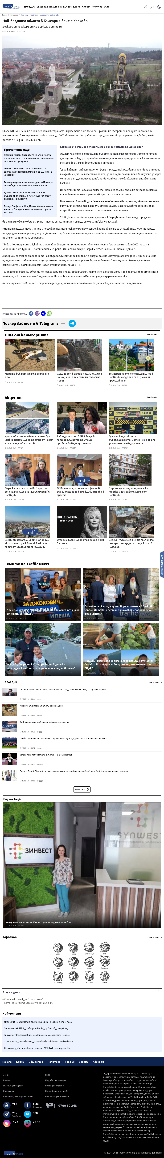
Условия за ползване (13, 1085)
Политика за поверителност (18, 1096)
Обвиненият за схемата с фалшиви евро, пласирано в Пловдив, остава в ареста (80, 492)
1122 (41, 764)
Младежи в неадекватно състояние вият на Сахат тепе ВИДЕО (38, 1022)
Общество (36, 1062)
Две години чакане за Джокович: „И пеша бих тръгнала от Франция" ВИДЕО (42, 612)
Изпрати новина (162, 564)
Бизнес (67, 6)
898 (73, 385)
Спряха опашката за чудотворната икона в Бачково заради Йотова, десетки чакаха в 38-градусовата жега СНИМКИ (118, 610)
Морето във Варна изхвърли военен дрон (27, 375)
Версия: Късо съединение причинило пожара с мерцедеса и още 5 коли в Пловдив (131, 543)
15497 (102, 673)
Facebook (31, 313)
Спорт (86, 6)
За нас (6, 1075)
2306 (22, 551)
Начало (7, 1062)
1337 (41, 781)
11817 (126, 500)
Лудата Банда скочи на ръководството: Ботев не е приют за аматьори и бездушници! (132, 440)
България (42, 6)
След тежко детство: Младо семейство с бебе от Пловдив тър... (39, 1041)
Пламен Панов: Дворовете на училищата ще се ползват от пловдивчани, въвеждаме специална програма (74, 771)
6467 (125, 448)
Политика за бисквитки (57, 1096)
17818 (22, 925)
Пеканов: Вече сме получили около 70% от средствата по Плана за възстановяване (63, 689)
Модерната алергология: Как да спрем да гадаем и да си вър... (39, 922)
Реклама (7, 1080)
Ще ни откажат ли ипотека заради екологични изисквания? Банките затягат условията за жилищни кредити (27, 543)
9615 (101, 618)
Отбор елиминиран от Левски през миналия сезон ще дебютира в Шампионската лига (63, 738)
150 (40, 732)
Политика (55, 6)
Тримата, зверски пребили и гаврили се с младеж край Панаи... (37, 1035)
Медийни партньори (55, 1080)
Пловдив (29, 6)
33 (40, 699)
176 (40, 748)
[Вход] (145, 7)
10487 (24, 673)
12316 (24, 618)
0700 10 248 (67, 1105)
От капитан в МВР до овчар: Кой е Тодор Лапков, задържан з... (37, 1028)
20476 (74, 448)
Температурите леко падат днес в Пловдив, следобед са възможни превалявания (131, 377)
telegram (43, 313)
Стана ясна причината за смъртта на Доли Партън (46, 754)
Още (106, 6)
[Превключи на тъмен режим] (159, 7)
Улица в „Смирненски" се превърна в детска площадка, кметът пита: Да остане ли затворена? (40, 666)
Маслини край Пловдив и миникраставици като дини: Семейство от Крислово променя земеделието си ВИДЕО (118, 664)
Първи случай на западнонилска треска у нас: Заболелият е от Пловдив (128, 492)
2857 (74, 500)
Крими (77, 6)
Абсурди (98, 1062)
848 (125, 385)
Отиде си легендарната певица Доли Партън (80, 541)
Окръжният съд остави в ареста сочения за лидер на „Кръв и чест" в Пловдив (27, 492)
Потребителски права (57, 1091)
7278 (22, 448)
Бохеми (83, 1062)
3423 (74, 548)
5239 (22, 500)
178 (21, 382)
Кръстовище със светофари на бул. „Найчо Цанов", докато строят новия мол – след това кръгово (29, 440)
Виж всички (152, 334)
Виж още (80, 789)
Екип (47, 1075)
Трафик (69, 1062)
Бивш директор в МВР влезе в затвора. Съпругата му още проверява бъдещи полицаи (76, 440)
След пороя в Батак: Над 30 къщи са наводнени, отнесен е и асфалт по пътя (79, 377)
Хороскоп (9, 937)
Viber (37, 313)
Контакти (8, 1091)
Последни (9, 682)
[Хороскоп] (82, 983)
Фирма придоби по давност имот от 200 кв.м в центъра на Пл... (37, 1048)
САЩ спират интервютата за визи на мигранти (44, 722)
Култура (97, 6)
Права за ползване (54, 1085)
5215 (125, 551)
